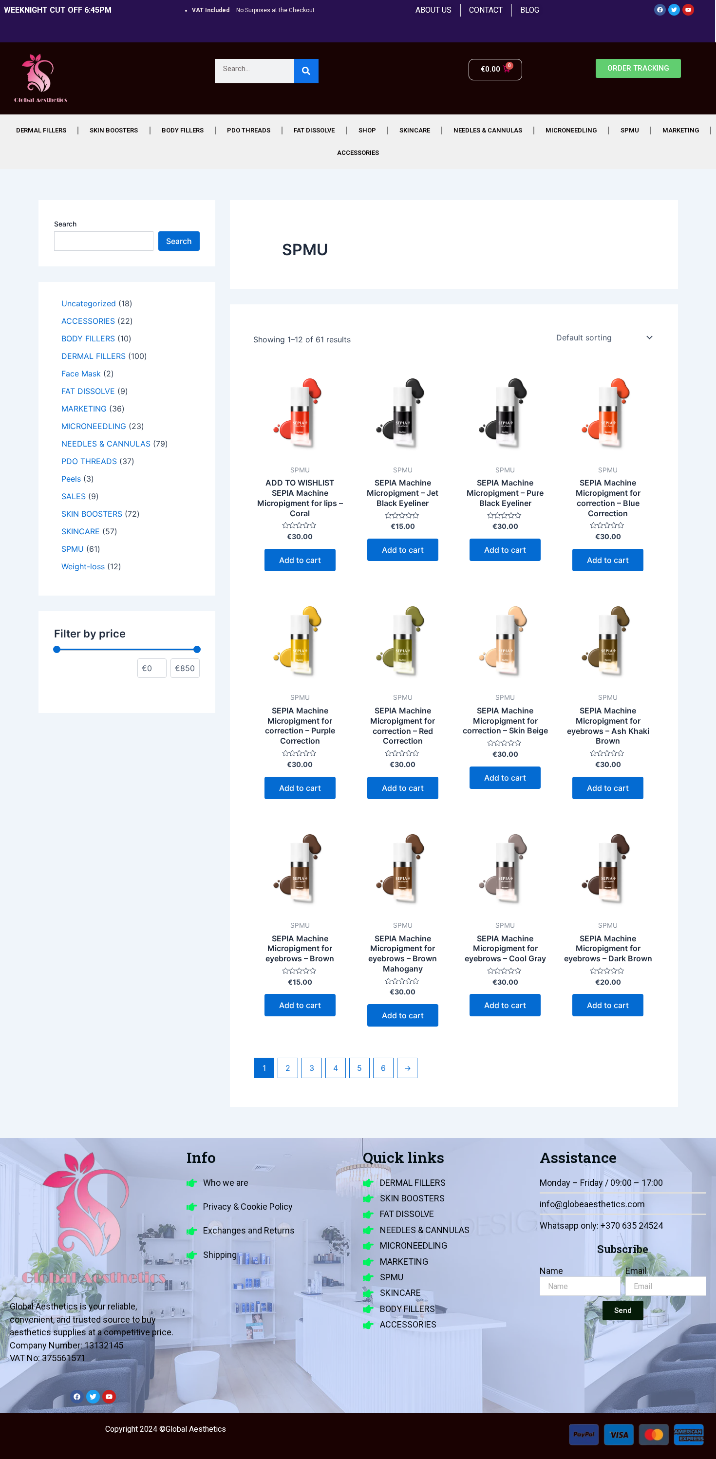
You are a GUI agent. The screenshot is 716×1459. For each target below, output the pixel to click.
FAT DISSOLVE (314, 130)
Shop (367, 130)
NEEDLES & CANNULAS (487, 130)
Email (635, 1271)
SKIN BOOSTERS (114, 130)
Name (551, 1271)
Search (65, 224)
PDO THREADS (248, 130)
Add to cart (300, 560)
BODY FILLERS (183, 130)
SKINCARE (414, 130)
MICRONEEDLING (571, 130)
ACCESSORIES (358, 152)
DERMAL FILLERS (41, 130)
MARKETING (680, 130)
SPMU (630, 130)
